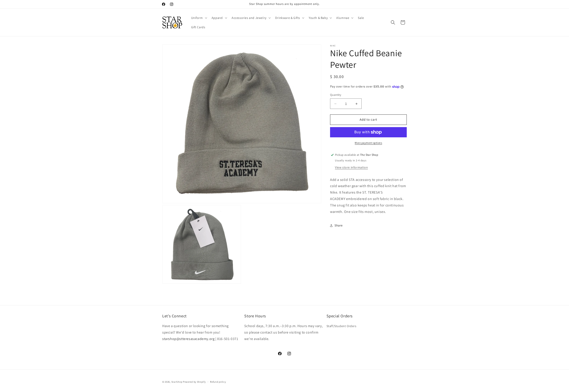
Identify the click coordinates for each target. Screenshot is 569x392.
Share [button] (339, 225)
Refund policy (218, 381)
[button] (198, 17)
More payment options (368, 142)
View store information (351, 167)
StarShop (176, 381)
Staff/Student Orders (342, 326)
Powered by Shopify (194, 381)
